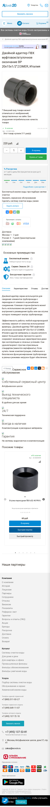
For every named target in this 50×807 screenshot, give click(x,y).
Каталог (25, 23)
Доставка (6, 634)
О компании (7, 582)
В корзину (36, 150)
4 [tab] (27, 552)
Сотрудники (7, 597)
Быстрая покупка (25, 530)
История (6, 586)
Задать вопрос (12, 206)
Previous (5, 499)
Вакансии (6, 604)
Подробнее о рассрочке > (34, 187)
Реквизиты (7, 608)
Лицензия (6, 589)
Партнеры (7, 593)
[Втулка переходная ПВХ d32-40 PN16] (25, 479)
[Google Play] (13, 782)
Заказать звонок (25, 14)
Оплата (5, 638)
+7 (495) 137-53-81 (16, 731)
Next (43, 499)
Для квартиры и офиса (13, 660)
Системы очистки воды (13, 652)
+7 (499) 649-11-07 (11, 708)
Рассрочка (7, 630)
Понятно (21, 802)
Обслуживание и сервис (13, 686)
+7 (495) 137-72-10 (11, 716)
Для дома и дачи (10, 656)
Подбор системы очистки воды (17, 682)
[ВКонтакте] (7, 212)
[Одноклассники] (10, 212)
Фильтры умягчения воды (14, 671)
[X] (39, 368)
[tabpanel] (25, 498)
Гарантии (6, 615)
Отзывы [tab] (34, 289)
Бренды (6, 626)
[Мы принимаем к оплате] (25, 769)
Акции (5, 623)
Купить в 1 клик (36, 157)
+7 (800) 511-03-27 (11, 699)
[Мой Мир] (35, 368)
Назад (8, 368)
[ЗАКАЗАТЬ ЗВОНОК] (5, 800)
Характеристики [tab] (21, 289)
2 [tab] (19, 552)
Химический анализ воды (14, 690)
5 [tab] (30, 552)
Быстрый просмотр (25, 536)
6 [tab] (34, 552)
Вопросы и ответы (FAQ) (13, 619)
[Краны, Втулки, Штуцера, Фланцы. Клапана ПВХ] (2, 39)
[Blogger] (42, 368)
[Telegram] (14, 212)
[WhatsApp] (18, 212)
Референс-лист (9, 612)
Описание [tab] (6, 288)
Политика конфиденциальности (19, 791)
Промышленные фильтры (14, 664)
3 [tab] (23, 552)
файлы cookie (24, 798)
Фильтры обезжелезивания (15, 667)
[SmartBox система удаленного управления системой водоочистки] (25, 47)
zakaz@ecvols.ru (13, 748)
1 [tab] (15, 552)
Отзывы (6, 601)
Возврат (6, 641)
